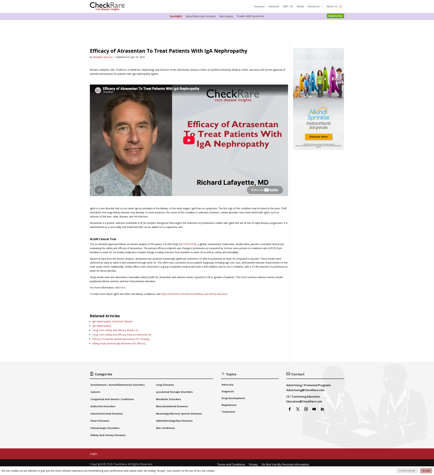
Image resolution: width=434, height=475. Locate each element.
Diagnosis (228, 391)
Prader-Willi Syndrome (250, 16)
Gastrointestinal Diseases (107, 413)
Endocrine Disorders (103, 406)
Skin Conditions (165, 428)
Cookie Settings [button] (407, 470)
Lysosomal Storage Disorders (174, 391)
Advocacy (227, 384)
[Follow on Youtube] (314, 409)
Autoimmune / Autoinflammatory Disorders (118, 384)
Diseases (259, 6)
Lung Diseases (165, 384)
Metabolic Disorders (168, 399)
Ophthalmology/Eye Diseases (174, 420)
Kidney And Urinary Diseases (108, 435)
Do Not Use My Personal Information (285, 464)
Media (300, 6)
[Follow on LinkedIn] (322, 409)
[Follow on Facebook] (289, 409)
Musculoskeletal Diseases (172, 406)
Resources (314, 6)
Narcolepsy (226, 16)
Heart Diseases (100, 420)
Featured (273, 6)
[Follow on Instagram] (306, 409)
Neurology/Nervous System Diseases (179, 413)
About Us (332, 6)
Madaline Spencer (103, 57)
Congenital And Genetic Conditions (112, 399)
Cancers (95, 391)
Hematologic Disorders (105, 428)
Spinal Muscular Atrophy (201, 16)
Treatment (228, 411)
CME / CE (288, 6)
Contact (295, 374)
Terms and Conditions (231, 464)
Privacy (253, 464)
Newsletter (335, 15)
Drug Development (233, 398)
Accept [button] (426, 470)
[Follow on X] (297, 409)
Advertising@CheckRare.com (305, 390)
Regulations (229, 405)
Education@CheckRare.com (304, 401)
